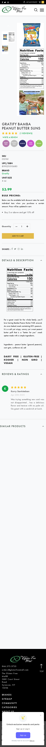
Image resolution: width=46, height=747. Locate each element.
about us (8, 711)
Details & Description (18, 260)
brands (7, 694)
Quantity (6, 226)
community (9, 703)
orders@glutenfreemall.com (15, 669)
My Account (31, 2)
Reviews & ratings (15, 374)
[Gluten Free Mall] (14, 9)
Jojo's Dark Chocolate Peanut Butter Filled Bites (23, 617)
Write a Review (10, 137)
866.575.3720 (9, 666)
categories (9, 707)
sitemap (7, 698)
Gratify (5, 173)
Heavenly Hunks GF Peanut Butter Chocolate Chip (23, 548)
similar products (13, 426)
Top (42, 671)
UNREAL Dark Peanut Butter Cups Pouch (23, 480)
